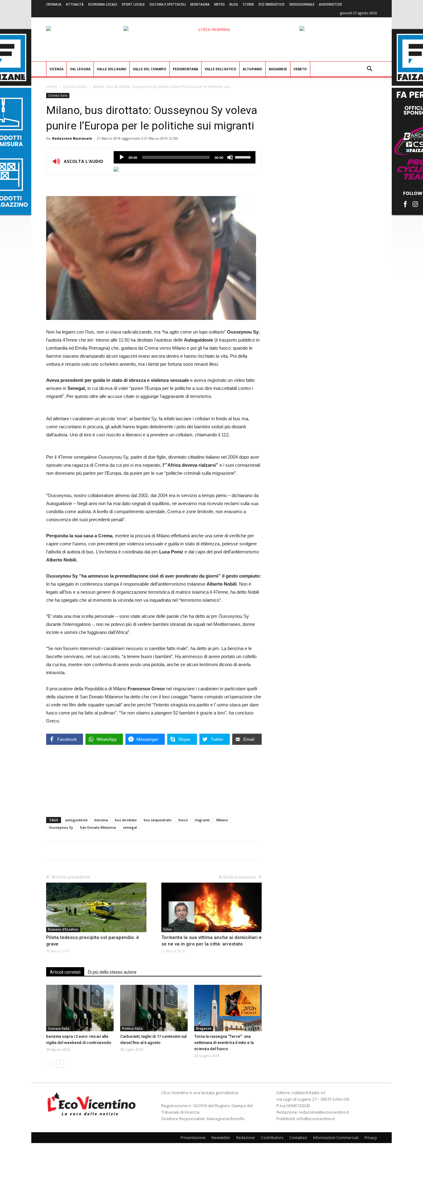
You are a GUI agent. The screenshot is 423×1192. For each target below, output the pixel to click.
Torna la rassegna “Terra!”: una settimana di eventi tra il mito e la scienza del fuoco (224, 1042)
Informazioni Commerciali (336, 1137)
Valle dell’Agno (111, 69)
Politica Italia (132, 1028)
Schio (167, 929)
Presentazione (193, 1137)
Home (51, 86)
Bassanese (278, 69)
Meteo (219, 4)
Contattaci (298, 1137)
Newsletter (221, 1137)
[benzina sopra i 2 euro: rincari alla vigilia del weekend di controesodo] (80, 1008)
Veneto (300, 69)
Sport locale (133, 4)
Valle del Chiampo (149, 69)
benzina (101, 820)
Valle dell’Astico (220, 69)
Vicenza (56, 69)
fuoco (183, 820)
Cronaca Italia (75, 86)
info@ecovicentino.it (316, 1118)
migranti (202, 820)
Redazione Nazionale (72, 138)
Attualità (75, 4)
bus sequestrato (158, 820)
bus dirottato (126, 820)
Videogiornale (301, 4)
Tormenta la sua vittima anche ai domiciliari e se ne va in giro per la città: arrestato (211, 941)
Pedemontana (185, 69)
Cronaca (53, 4)
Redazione (245, 1137)
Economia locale (102, 4)
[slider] (243, 156)
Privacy (370, 1137)
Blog (233, 4)
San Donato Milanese (98, 827)
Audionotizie (330, 4)
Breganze (203, 1028)
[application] (184, 157)
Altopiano (252, 69)
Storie (248, 4)
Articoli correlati (65, 972)
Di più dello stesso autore (112, 972)
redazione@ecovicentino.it (324, 1112)
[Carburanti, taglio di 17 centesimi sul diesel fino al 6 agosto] (154, 1008)
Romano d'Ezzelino (63, 929)
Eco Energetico (272, 4)
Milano (222, 820)
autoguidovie (76, 820)
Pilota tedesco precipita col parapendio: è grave (92, 941)
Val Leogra (80, 69)
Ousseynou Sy (61, 827)
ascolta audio (122, 157)
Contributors (272, 1137)
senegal (130, 827)
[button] (369, 69)
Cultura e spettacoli (167, 4)
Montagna (200, 4)
